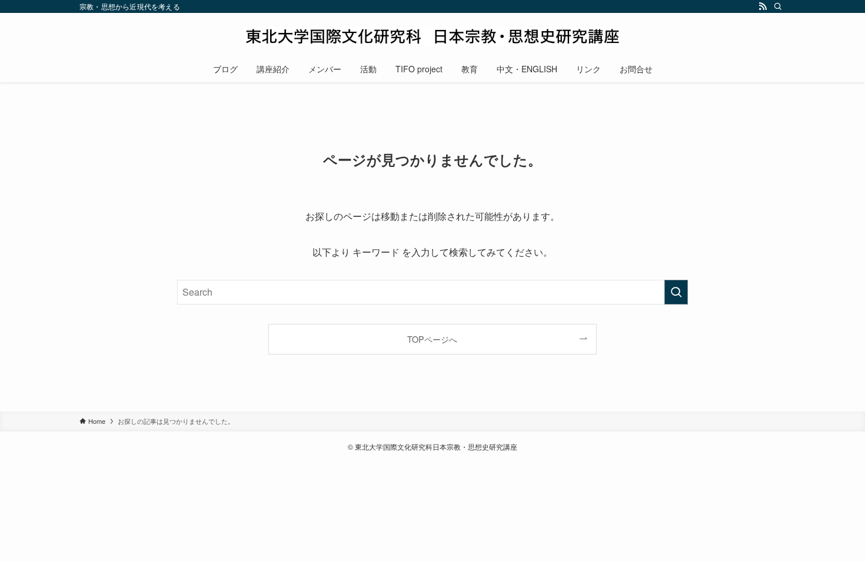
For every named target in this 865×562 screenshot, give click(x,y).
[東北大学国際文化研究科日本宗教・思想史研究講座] (432, 36)
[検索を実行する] (676, 292)
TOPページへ (432, 339)
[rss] (762, 6)
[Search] (778, 6)
